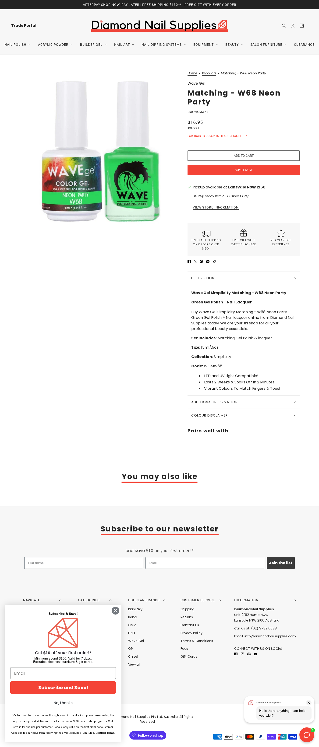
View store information (216, 207)
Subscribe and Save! (63, 687)
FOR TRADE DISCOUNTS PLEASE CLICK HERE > (217, 136)
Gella (132, 625)
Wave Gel (196, 83)
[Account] (292, 25)
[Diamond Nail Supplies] (159, 25)
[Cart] (301, 25)
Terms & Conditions (197, 641)
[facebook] (235, 654)
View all (134, 664)
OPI (131, 648)
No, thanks (63, 702)
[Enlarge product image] (99, 152)
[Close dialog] (115, 611)
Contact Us (190, 625)
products (209, 74)
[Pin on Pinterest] (201, 261)
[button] (214, 261)
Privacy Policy (191, 633)
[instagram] (242, 654)
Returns (187, 617)
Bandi (132, 617)
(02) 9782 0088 (264, 628)
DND (131, 633)
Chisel (133, 656)
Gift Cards (189, 656)
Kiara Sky (135, 609)
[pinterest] (248, 654)
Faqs (184, 648)
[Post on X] (195, 261)
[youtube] (255, 654)
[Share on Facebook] (189, 261)
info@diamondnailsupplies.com (270, 636)
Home (192, 74)
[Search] (284, 25)
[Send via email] (207, 261)
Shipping (187, 609)
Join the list (280, 563)
